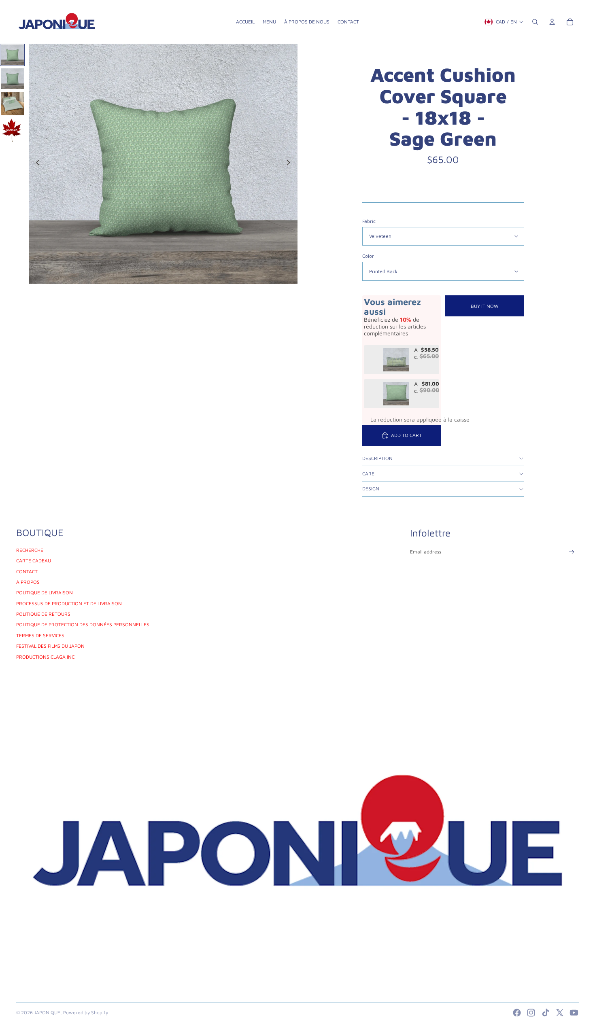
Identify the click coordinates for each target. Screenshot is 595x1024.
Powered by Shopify (85, 1012)
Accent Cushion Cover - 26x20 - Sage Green (416, 387)
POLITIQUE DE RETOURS (43, 614)
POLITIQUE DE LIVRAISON (44, 592)
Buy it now (485, 306)
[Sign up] (572, 552)
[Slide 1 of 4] (12, 55)
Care (368, 474)
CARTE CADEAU (33, 561)
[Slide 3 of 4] (12, 103)
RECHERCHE (29, 550)
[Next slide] (291, 164)
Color (368, 256)
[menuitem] (245, 22)
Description (377, 458)
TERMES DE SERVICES (40, 635)
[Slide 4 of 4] (12, 130)
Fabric (369, 221)
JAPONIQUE (47, 1012)
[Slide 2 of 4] (12, 78)
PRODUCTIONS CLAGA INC (45, 657)
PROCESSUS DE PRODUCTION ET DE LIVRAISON (69, 603)
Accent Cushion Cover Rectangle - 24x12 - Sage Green (416, 353)
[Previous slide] (35, 164)
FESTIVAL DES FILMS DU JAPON (50, 646)
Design (370, 488)
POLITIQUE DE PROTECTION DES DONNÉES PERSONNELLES (82, 624)
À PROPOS (28, 582)
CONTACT (27, 571)
